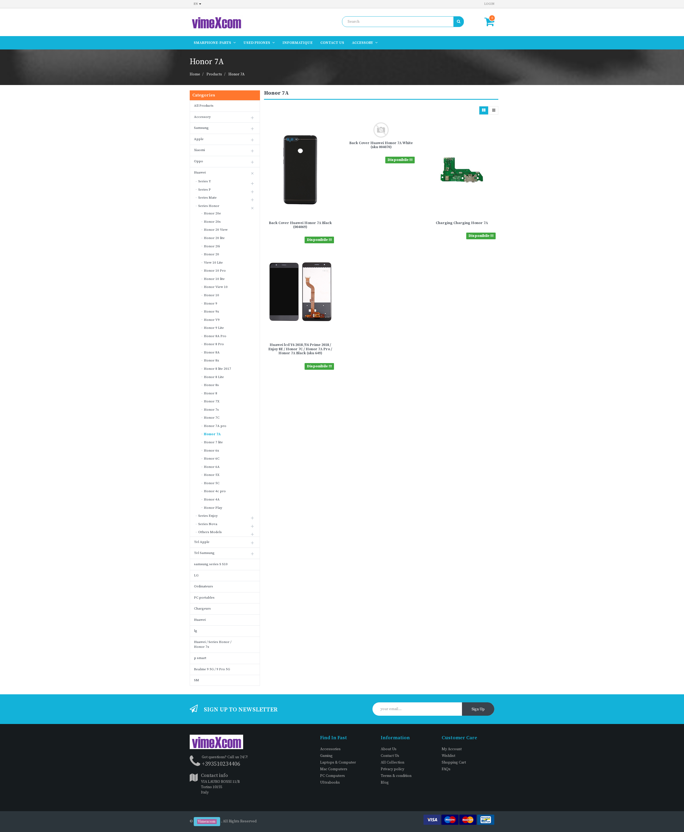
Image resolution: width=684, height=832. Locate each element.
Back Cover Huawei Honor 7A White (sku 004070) (381, 145)
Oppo (198, 161)
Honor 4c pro (215, 491)
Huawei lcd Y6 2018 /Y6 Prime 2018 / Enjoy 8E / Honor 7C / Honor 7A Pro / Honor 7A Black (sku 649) (300, 349)
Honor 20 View (216, 230)
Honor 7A (236, 74)
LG (196, 575)
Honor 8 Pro (214, 344)
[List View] (493, 110)
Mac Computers (333, 769)
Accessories (330, 749)
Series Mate (207, 197)
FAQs (446, 769)
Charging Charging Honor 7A (462, 223)
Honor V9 (212, 320)
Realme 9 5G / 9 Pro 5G (212, 669)
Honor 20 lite (214, 238)
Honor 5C (211, 483)
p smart (200, 658)
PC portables (204, 597)
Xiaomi (199, 150)
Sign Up (478, 709)
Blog (385, 782)
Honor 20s (212, 221)
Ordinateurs (203, 586)
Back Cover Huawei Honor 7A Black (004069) (300, 225)
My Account (452, 749)
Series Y (204, 181)
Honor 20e (212, 213)
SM (196, 680)
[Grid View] (483, 110)
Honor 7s (211, 409)
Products (214, 74)
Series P (204, 189)
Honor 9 (210, 303)
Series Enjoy (208, 516)
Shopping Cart (454, 762)
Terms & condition (396, 775)
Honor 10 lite (214, 279)
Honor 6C (211, 458)
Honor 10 (211, 295)
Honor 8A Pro (215, 336)
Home (195, 74)
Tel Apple (201, 542)
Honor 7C (211, 417)
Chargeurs (202, 608)
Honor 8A (212, 352)
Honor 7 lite (213, 442)
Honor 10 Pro (215, 270)
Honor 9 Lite (214, 328)
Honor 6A (212, 467)
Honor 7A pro (215, 426)
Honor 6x (211, 450)
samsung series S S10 (211, 564)
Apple (199, 139)
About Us (389, 749)
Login (489, 4)
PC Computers (332, 775)
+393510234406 (221, 764)
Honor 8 (210, 393)
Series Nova (207, 524)
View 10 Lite (213, 262)
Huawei (200, 172)
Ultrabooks (330, 782)
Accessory (202, 117)
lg (195, 631)
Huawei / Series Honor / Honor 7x (212, 644)
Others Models (210, 532)
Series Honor (208, 206)
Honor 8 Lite (214, 377)
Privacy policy (392, 769)
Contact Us (390, 755)
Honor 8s (211, 385)
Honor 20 (211, 254)
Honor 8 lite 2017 (217, 369)
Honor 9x (211, 311)
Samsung (201, 128)
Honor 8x (211, 360)
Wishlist (448, 755)
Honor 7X (211, 401)
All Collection (392, 762)
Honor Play (213, 508)
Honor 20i (212, 246)
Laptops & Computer (338, 762)
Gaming (326, 755)
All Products (203, 105)
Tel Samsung (204, 553)
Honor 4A (212, 499)
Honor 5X (211, 475)
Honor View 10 (216, 287)
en (196, 4)
